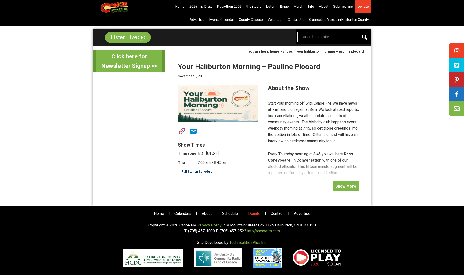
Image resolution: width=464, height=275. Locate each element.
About (207, 213)
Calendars (182, 213)
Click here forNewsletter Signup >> (129, 61)
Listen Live (124, 37)
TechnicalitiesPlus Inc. (248, 242)
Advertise (302, 213)
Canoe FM (122, 7)
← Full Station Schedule (195, 171)
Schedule (230, 213)
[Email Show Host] (191, 130)
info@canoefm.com (263, 231)
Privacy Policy (209, 225)
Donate (254, 213)
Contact (277, 213)
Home (159, 213)
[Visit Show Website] (180, 130)
